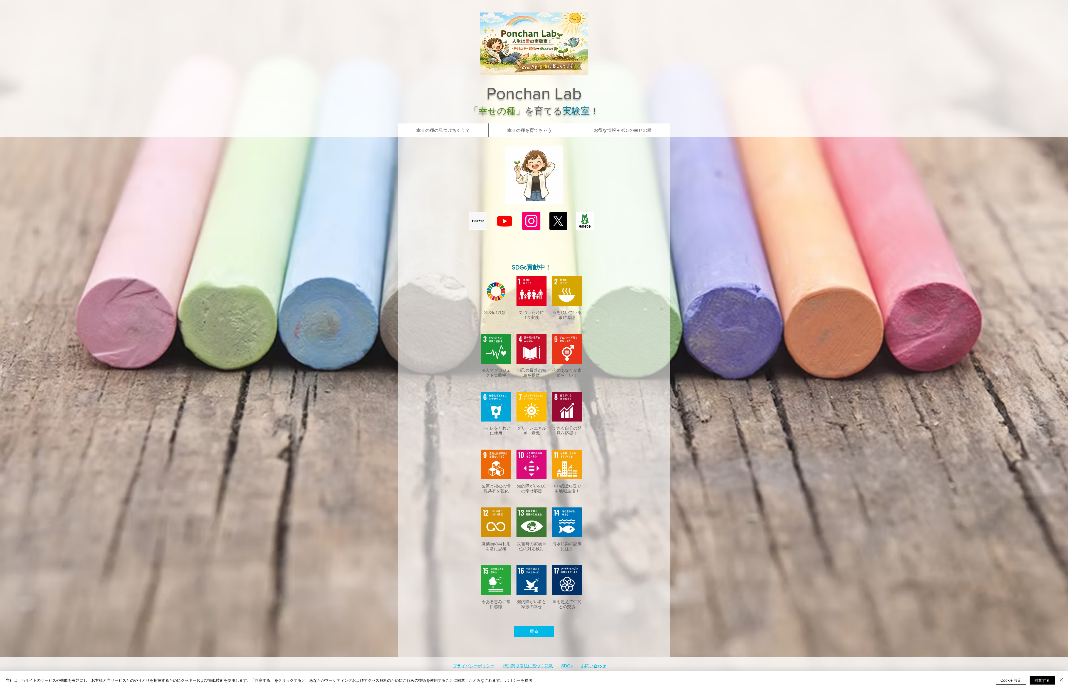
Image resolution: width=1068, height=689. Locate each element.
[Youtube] (505, 221)
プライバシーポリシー (474, 666)
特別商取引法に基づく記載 (528, 666)
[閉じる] (1061, 680)
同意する (1042, 680)
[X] (558, 221)
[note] (478, 221)
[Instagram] (531, 221)
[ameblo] (585, 221)
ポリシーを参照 (518, 680)
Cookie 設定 (1011, 680)
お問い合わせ (593, 666)
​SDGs (567, 666)
